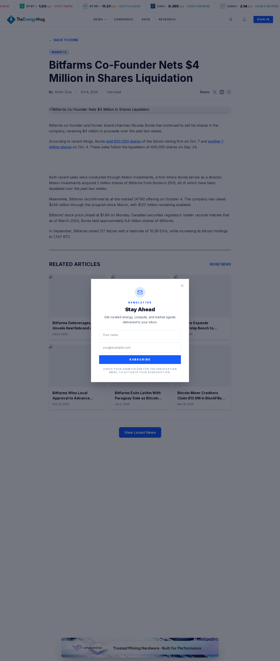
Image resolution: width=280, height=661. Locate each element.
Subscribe (140, 359)
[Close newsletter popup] (182, 286)
